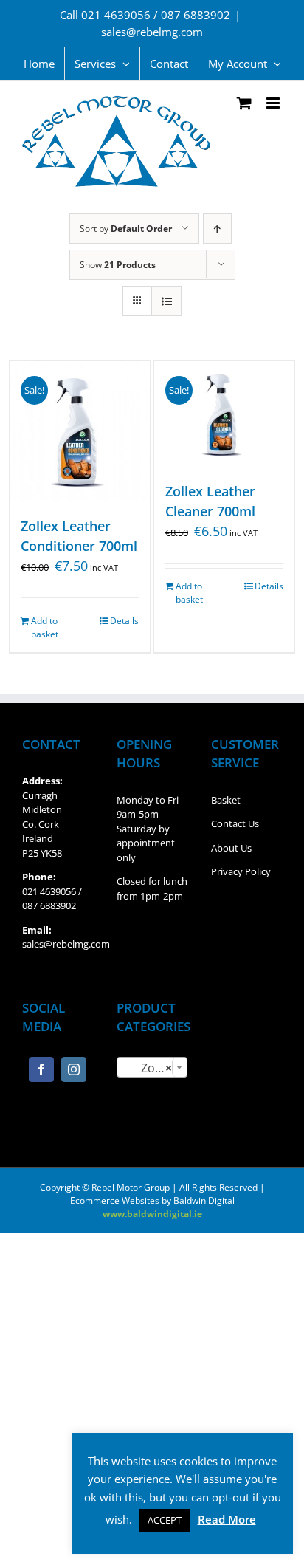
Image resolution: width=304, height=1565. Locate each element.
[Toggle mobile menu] (274, 103)
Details (124, 620)
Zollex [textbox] (148, 1068)
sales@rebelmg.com (152, 31)
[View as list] (166, 301)
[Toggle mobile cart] (244, 103)
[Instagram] (73, 1069)
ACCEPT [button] (165, 1520)
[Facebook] (41, 1069)
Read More (227, 1519)
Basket (226, 800)
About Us (231, 848)
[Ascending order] (217, 228)
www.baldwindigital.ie (152, 1214)
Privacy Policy (241, 871)
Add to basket (44, 627)
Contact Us (235, 823)
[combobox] (152, 1067)
